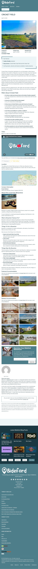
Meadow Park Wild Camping (28, 329)
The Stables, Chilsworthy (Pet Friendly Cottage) (10, 318)
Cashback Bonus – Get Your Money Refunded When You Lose (7, 443)
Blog (2, 536)
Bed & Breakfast (5, 522)
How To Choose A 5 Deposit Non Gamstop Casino (12, 511)
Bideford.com (10, 379)
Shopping (4, 503)
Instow (10, 460)
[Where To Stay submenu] (8, 6)
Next (35, 47)
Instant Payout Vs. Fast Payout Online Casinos (19, 455)
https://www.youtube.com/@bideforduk (26, 158)
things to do (25, 389)
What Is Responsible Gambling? (30, 455)
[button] (35, 182)
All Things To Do (5, 505)
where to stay (5, 390)
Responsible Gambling (6, 542)
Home (3, 534)
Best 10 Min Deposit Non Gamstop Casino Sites (11, 514)
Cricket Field (23, 273)
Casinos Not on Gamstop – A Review (9, 507)
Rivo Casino (28, 441)
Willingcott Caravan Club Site (28, 318)
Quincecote (10, 340)
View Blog (31, 460)
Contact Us (34, 564)
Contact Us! (25, 399)
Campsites (4, 52)
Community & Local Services (7, 494)
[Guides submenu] (19, 6)
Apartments (4, 519)
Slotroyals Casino (6, 454)
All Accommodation (6, 528)
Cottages (3, 526)
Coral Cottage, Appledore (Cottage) (10, 281)
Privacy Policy (27, 564)
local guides (13, 387)
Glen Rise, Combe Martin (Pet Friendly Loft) (27, 308)
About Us (17, 564)
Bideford (4, 460)
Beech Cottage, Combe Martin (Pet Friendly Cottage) (10, 329)
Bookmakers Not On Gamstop (8, 509)
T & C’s (21, 564)
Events (3, 501)
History (24, 460)
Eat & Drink (4, 496)
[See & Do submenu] (14, 6)
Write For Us (4, 538)
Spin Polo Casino (17, 441)
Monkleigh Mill (10, 291)
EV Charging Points (6, 499)
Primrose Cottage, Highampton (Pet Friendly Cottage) (28, 340)
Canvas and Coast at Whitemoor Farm (10, 308)
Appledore (17, 460)
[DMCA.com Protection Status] (5, 546)
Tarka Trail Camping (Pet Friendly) (27, 281)
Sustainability (4, 540)
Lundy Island (12, 258)
